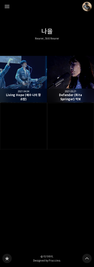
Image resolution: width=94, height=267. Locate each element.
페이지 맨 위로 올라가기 (87, 258)
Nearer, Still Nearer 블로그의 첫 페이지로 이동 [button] (47, 6)
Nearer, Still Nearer (47, 38)
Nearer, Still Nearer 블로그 (7, 258)
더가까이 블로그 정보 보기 (87, 6)
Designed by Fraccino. (47, 260)
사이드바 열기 (7, 6)
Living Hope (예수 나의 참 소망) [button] (23, 79)
